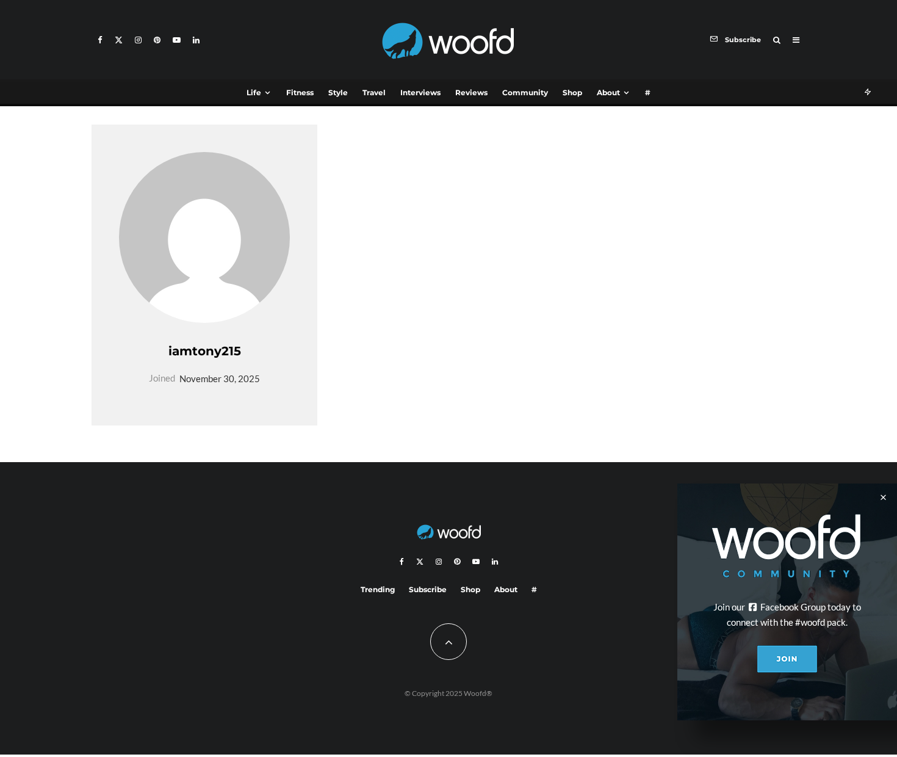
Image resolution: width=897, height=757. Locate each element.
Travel (374, 92)
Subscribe (428, 589)
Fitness (300, 92)
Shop (572, 92)
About (608, 92)
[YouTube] (177, 40)
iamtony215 (204, 351)
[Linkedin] (196, 40)
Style (338, 92)
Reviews (471, 92)
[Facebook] (100, 40)
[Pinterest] (157, 40)
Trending (378, 589)
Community (525, 92)
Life (254, 92)
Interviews (420, 92)
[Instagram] (138, 40)
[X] (119, 40)
